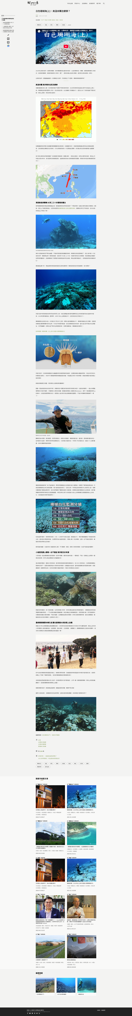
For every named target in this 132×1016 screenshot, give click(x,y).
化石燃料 (70, 851)
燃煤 (37, 851)
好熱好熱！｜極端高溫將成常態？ (47, 756)
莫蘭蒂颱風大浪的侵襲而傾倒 (67, 208)
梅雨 (56, 926)
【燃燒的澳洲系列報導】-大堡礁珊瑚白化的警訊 (80, 846)
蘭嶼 (87, 763)
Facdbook (27, 1013)
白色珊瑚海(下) (40, 994)
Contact (32, 1013)
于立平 (42, 20)
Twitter (37, 1013)
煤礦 (57, 851)
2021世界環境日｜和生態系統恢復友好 (49, 758)
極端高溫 (44, 814)
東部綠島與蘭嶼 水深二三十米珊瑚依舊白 (8, 23)
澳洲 (41, 851)
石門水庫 (70, 926)
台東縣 (40, 742)
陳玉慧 (61, 20)
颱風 (52, 926)
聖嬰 (43, 928)
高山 (73, 962)
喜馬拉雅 (86, 962)
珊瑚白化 (39, 25)
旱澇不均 (38, 928)
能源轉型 (45, 851)
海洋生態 (47, 766)
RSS (39, 1013)
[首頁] (33, 3)
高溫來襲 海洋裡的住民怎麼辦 (8, 19)
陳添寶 (49, 20)
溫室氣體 (86, 849)
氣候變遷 (44, 812)
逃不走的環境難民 (61, 994)
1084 (41, 751)
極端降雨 (60, 926)
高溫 (69, 763)
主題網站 (84, 3)
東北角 (93, 812)
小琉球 (81, 763)
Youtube (30, 1013)
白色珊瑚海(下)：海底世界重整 (50, 735)
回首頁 (98, 1010)
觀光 (81, 962)
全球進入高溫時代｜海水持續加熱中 (46, 810)
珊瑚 (57, 25)
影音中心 (77, 3)
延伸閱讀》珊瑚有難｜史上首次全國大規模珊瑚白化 (50, 331)
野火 (50, 851)
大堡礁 (80, 849)
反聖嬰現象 (87, 924)
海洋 (37, 16)
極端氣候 (82, 812)
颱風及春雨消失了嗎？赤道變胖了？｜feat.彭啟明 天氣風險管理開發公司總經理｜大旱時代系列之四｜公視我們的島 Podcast (50, 921)
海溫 (46, 25)
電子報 (99, 3)
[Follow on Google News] (8, 46)
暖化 (52, 25)
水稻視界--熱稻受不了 (42, 960)
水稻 (41, 962)
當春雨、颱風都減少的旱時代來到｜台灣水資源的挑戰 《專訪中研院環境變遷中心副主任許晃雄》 (81, 920)
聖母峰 (69, 962)
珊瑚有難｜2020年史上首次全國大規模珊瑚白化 (80, 810)
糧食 (37, 962)
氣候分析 (48, 926)
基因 (53, 962)
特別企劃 (70, 3)
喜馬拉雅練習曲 (71, 960)
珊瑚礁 (75, 851)
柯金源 (46, 20)
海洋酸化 (38, 812)
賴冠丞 (53, 20)
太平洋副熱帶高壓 (79, 924)
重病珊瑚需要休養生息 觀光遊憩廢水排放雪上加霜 (8, 31)
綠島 (75, 763)
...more (69, 25)
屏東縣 (40, 746)
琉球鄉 (44, 746)
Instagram (34, 1013)
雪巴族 (77, 962)
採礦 (53, 851)
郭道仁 (57, 20)
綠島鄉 (44, 742)
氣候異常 (49, 962)
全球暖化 (38, 814)
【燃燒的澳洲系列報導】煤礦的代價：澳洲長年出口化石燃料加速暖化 (50, 847)
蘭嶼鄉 (44, 744)
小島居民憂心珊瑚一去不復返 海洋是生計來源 (8, 27)
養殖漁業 (59, 812)
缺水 (92, 924)
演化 (44, 962)
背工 (74, 964)
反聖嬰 (47, 928)
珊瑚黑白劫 (81, 994)
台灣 (39, 740)
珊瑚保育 (39, 766)
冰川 (90, 962)
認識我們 (92, 3)
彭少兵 (38, 964)
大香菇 (63, 25)
